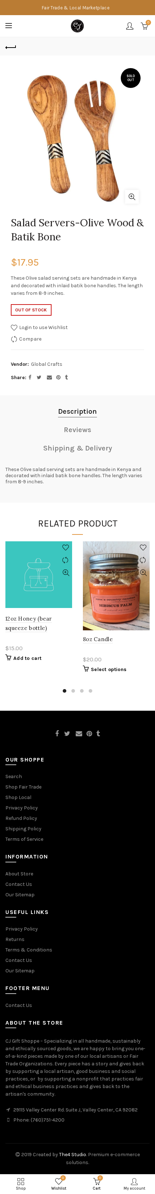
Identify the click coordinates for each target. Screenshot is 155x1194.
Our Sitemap (20, 895)
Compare (30, 339)
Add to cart (27, 658)
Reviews (77, 430)
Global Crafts (46, 364)
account (129, 26)
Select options (109, 669)
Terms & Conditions (28, 950)
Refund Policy (21, 818)
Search (13, 776)
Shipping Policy (23, 829)
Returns (15, 939)
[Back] (11, 46)
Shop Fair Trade (23, 787)
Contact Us (18, 884)
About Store (19, 874)
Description (77, 411)
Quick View (65, 573)
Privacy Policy (21, 808)
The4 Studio (72, 1154)
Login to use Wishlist (43, 327)
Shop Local (18, 797)
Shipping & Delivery (77, 448)
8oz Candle (98, 639)
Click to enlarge (132, 197)
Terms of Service (24, 839)
